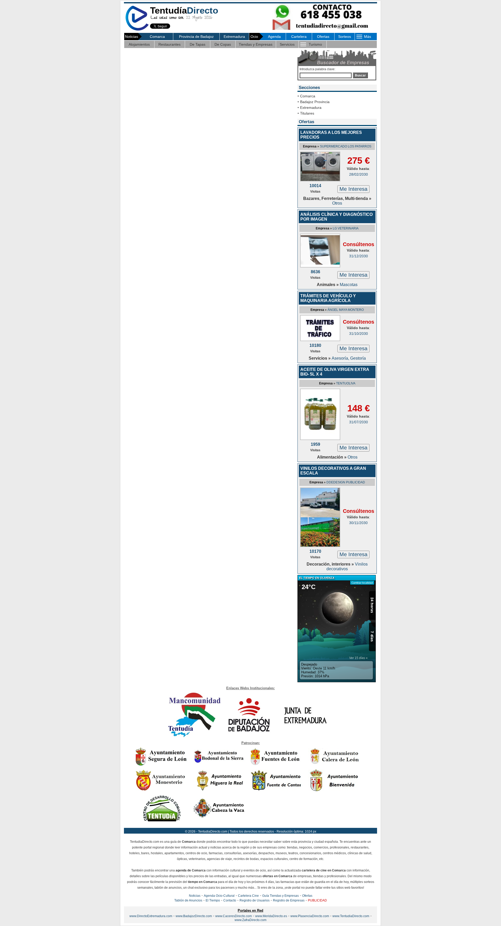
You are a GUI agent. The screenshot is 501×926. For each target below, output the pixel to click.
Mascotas (348, 284)
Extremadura (234, 36)
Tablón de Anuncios (188, 900)
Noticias (194, 896)
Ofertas (323, 36)
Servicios (287, 44)
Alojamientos (139, 44)
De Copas (222, 44)
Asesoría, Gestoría (349, 358)
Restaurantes (169, 44)
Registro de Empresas (289, 900)
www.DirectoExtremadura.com (150, 916)
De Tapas (197, 44)
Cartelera (299, 36)
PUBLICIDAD (317, 900)
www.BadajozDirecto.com (194, 916)
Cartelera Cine (248, 896)
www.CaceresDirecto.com (233, 916)
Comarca (157, 36)
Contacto (229, 900)
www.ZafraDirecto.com (250, 920)
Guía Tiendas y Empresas (280, 896)
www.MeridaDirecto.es (271, 916)
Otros (337, 203)
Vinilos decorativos (347, 566)
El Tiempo (213, 900)
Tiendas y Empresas (255, 44)
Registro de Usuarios (255, 900)
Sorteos (344, 36)
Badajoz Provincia (315, 102)
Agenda (274, 36)
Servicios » (320, 358)
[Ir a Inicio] (137, 29)
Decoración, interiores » (331, 564)
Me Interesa (353, 189)
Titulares (307, 113)
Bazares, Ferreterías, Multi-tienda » (337, 198)
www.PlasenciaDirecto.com (309, 916)
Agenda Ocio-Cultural (219, 896)
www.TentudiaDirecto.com (350, 916)
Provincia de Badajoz (196, 36)
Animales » (328, 284)
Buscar (360, 75)
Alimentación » (332, 457)
